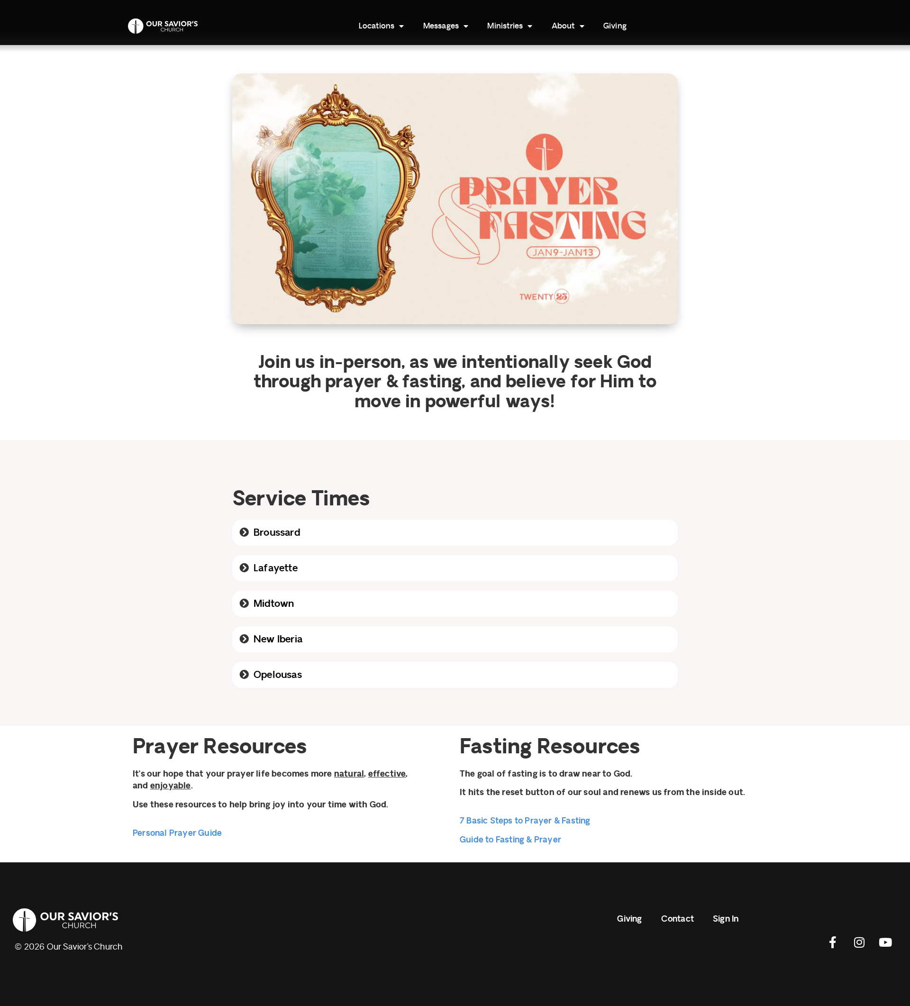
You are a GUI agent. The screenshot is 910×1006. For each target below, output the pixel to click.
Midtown (274, 604)
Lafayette (276, 568)
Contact (677, 919)
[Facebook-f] (833, 942)
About (563, 26)
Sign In (725, 919)
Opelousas (278, 675)
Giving (615, 26)
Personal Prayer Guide (177, 833)
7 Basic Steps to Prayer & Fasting (525, 820)
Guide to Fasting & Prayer (510, 839)
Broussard (277, 533)
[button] (455, 533)
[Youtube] (885, 942)
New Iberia (278, 639)
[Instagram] (859, 942)
